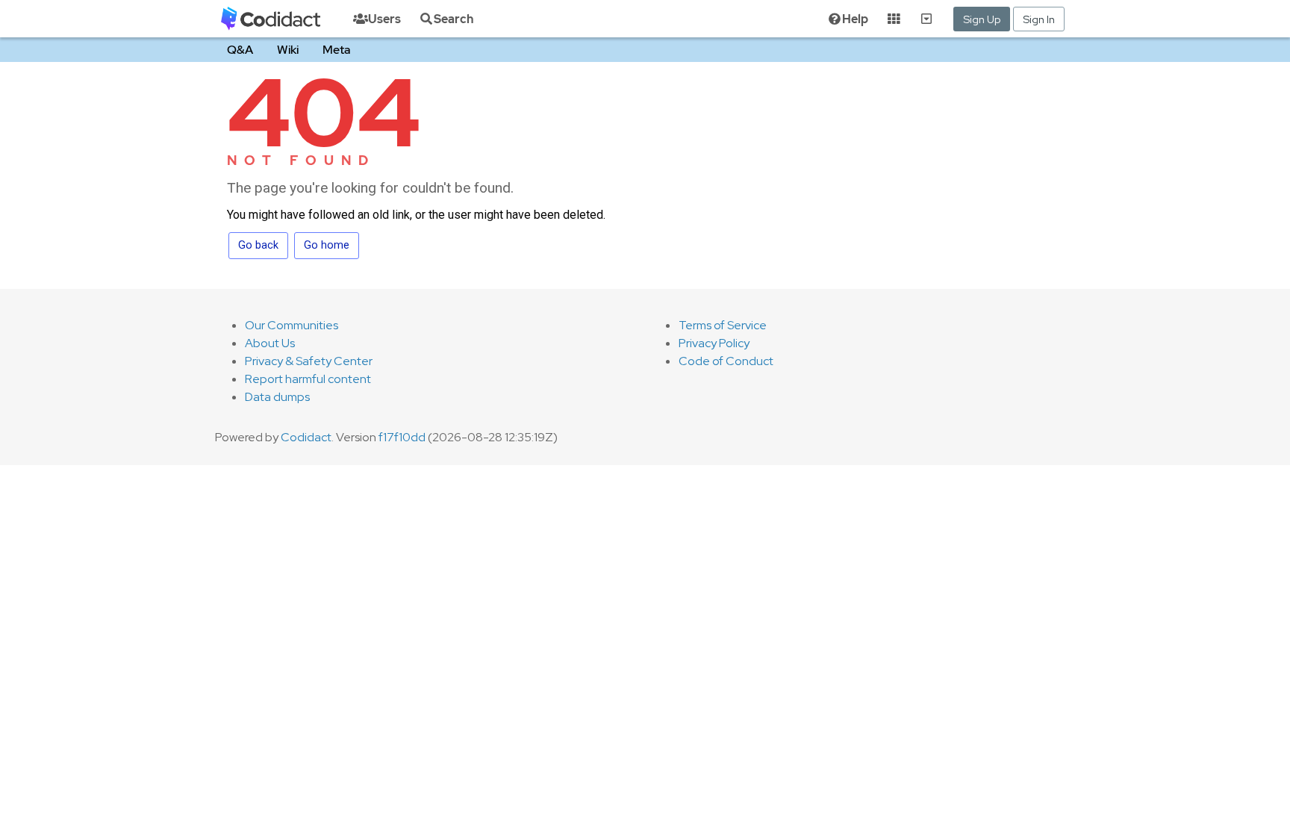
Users (384, 19)
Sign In (1039, 19)
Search (453, 19)
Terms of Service (723, 325)
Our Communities (291, 325)
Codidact (306, 437)
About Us (270, 343)
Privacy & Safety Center (309, 361)
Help (855, 19)
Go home (326, 245)
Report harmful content (308, 379)
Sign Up (981, 19)
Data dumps (277, 397)
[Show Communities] (926, 18)
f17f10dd (402, 437)
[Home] (270, 19)
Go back (258, 245)
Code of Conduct (726, 361)
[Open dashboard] (893, 18)
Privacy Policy (714, 343)
